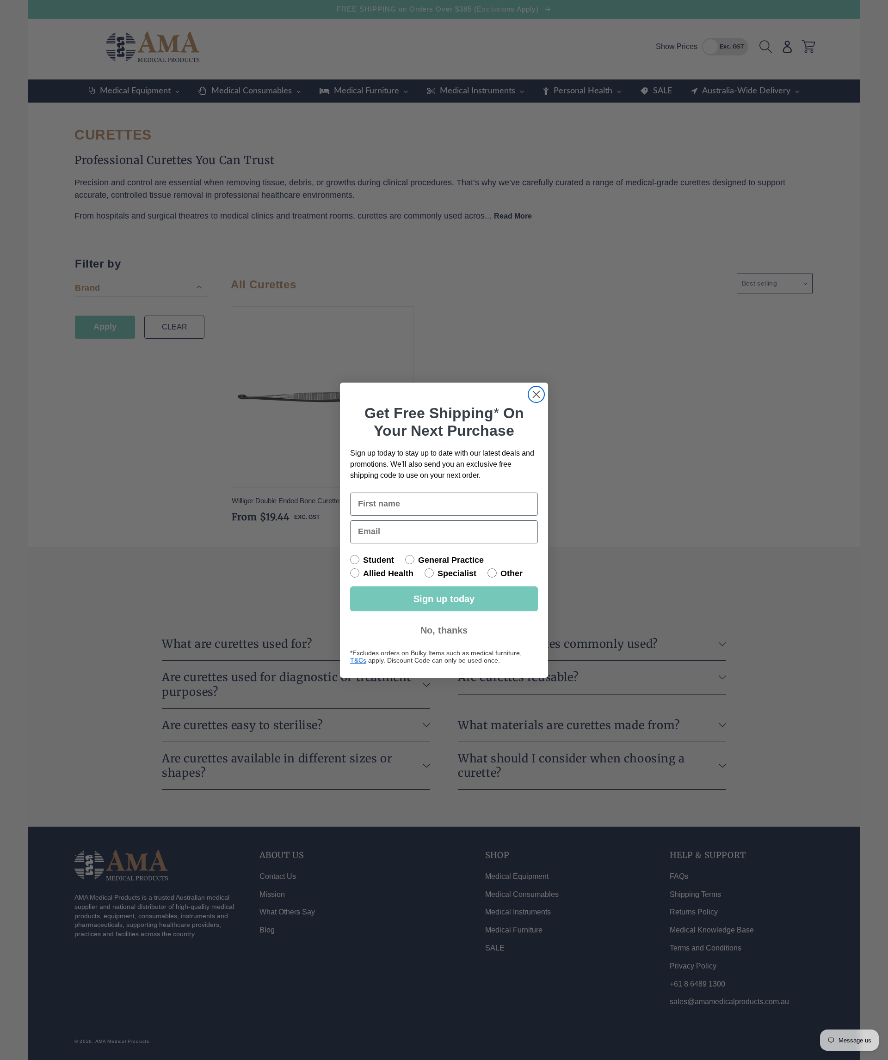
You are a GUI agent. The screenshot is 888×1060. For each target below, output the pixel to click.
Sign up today (444, 599)
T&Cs (358, 660)
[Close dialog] (536, 394)
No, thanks (444, 630)
